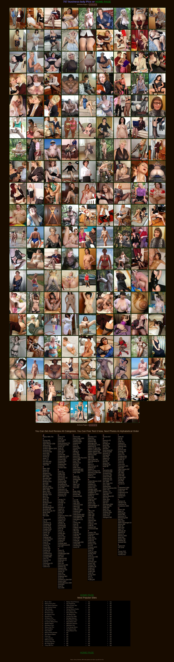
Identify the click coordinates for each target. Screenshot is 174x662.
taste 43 (120, 441)
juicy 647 (76, 487)
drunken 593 (62, 467)
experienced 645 (63, 492)
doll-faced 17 (62, 458)
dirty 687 (61, 453)
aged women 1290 (49, 443)
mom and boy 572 (94, 471)
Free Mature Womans (51, 605)
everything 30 (62, 484)
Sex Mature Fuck (50, 614)
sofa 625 (106, 501)
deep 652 (61, 441)
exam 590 (61, 487)
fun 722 (60, 546)
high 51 (75, 450)
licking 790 (76, 522)
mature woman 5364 (95, 453)
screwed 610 (107, 473)
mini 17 (90, 463)
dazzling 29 (62, 440)
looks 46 (76, 535)
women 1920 (122, 535)
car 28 (45, 521)
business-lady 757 (49, 511)
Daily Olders (48, 630)
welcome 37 (122, 516)
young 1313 (122, 551)
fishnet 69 (61, 517)
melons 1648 (92, 454)
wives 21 (121, 534)
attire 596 (46, 465)
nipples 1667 (92, 499)
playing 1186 (92, 552)
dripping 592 (62, 464)
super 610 (106, 515)
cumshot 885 (47, 557)
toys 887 (121, 480)
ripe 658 (106, 456)
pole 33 (90, 555)
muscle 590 (92, 477)
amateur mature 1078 (50, 448)
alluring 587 (47, 445)
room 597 (106, 463)
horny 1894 (76, 459)
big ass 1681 (47, 486)
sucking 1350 (107, 512)
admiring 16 (47, 442)
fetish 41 (61, 509)
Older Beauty (48, 609)
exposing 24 (62, 496)
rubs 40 (105, 466)
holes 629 (76, 454)
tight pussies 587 (124, 469)
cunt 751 (46, 558)
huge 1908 (76, 472)
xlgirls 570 (121, 546)
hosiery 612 (77, 463)
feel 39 (60, 504)
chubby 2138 (47, 529)
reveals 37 (106, 453)
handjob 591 (77, 440)
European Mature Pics (51, 621)
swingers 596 (107, 517)
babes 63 (46, 470)
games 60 (61, 552)
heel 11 (75, 445)
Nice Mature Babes (50, 634)
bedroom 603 (47, 481)
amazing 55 (46, 450)
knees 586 (76, 494)
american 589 (47, 452)
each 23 (60, 471)
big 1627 (46, 485)
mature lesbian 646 (94, 450)
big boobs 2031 (48, 488)
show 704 (106, 489)
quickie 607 (107, 437)
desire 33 (61, 446)
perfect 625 (91, 542)
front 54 (60, 542)
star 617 (105, 502)
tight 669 (121, 467)
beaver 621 (46, 480)
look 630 (76, 532)
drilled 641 (61, 463)
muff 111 (90, 476)
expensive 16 (62, 489)
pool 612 (91, 558)
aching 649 (46, 440)
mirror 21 (91, 464)
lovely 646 (76, 537)
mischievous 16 (93, 466)
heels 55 (76, 446)
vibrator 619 (122, 502)
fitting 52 (61, 522)
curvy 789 (46, 565)
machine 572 (92, 437)
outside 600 (92, 527)
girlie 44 (60, 561)
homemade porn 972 (80, 458)
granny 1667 (62, 581)
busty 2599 (46, 512)
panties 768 (92, 532)
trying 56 (121, 482)
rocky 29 (106, 460)
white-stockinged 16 (124, 522)
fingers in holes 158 (64, 515)
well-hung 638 (123, 518)
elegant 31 (61, 479)
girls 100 (61, 563)
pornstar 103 (92, 561)
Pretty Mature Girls (71, 620)
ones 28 (91, 517)
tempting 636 (122, 456)
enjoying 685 (62, 481)
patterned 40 (92, 539)
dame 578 (61, 437)
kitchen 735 (77, 493)
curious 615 (47, 560)
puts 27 (90, 578)
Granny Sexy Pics (50, 641)
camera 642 (47, 519)
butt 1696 (46, 515)
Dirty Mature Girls (71, 621)
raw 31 (105, 442)
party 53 (90, 535)
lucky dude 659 (78, 542)
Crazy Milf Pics (49, 645)
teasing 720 (122, 451)
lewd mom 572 (78, 519)
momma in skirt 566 (94, 472)
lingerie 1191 (77, 527)
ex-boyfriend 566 (63, 486)
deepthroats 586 (63, 445)
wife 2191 (121, 527)
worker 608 (121, 539)
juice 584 (76, 486)
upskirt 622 (121, 496)
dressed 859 (62, 461)
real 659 (106, 445)
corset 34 (46, 545)
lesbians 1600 (77, 509)
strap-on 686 (107, 506)
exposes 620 (62, 494)
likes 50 (75, 526)
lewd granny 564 (78, 514)
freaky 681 (61, 533)
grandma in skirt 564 (65, 579)
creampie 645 (47, 555)
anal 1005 (46, 453)
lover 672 (76, 539)
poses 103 (91, 563)
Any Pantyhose (70, 603)
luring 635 (76, 544)
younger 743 (122, 553)
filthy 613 (61, 511)
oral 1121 (91, 519)
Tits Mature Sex (70, 614)
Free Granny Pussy (50, 607)
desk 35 (60, 448)
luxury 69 (76, 547)
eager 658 (61, 473)
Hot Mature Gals (71, 629)
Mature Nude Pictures (72, 602)
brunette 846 (47, 509)
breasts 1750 (47, 506)
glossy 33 (61, 571)
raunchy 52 (107, 440)
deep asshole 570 (64, 443)
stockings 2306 (108, 504)
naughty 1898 (92, 489)
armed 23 (46, 456)
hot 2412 (76, 464)
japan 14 (76, 476)
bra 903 (45, 504)
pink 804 (91, 548)
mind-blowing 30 (93, 461)
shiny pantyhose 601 (110, 488)
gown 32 (61, 578)
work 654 (121, 537)
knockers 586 (77, 496)
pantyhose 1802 (93, 534)
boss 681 (46, 501)
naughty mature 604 (94, 491)
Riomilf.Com (48, 616)
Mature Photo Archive (51, 632)
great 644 (61, 584)
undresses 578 (123, 492)
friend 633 (61, 538)
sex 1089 (106, 481)
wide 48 (120, 526)
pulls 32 (90, 573)
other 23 (91, 522)
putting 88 (91, 579)
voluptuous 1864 (123, 506)
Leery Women (49, 638)
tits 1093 (121, 472)
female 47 (61, 507)
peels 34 (91, 540)
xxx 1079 (121, 547)
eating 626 (61, 474)
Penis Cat (47, 636)
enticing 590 (62, 483)
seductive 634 (107, 480)
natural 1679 (92, 486)
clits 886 (45, 535)
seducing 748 (107, 478)
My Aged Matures (71, 618)
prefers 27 (91, 568)
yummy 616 (122, 554)
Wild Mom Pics (70, 625)
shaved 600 (107, 486)
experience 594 (63, 491)
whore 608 (121, 524)
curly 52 (45, 561)
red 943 (105, 448)
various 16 (121, 501)
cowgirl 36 (46, 552)
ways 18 (121, 511)
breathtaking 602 (48, 507)
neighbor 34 (92, 492)
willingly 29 (122, 531)
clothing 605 (47, 537)
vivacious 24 (122, 504)
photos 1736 (92, 544)
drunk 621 (61, 466)
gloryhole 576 (62, 570)
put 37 (90, 576)
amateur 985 (47, 447)
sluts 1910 (106, 499)
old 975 (90, 512)
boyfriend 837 (47, 502)
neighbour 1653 (93, 494)
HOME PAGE (103, 1)
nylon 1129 (91, 504)
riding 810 (106, 455)
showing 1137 (107, 493)
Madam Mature (49, 623)
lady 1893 (76, 503)
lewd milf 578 (77, 518)
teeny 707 (121, 454)
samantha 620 (107, 470)
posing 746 (91, 565)
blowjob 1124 (47, 494)
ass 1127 (46, 460)
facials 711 (61, 499)
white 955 (121, 521)
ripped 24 (106, 458)
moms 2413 (92, 474)
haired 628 (76, 437)
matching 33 (92, 446)
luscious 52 (77, 545)
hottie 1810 (76, 467)
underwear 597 (123, 489)
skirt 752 (106, 498)
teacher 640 (122, 450)
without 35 (121, 532)
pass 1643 (91, 537)
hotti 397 (76, 466)
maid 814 (91, 438)
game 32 (61, 550)
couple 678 (46, 548)
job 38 (75, 483)
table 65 (121, 437)
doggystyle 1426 (63, 456)
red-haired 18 (107, 450)
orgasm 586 (92, 520)
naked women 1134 (94, 481)
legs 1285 (76, 508)
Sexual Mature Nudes (72, 609)
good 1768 (61, 575)
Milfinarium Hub (49, 639)
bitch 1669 (46, 489)
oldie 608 (91, 515)
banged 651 (47, 473)
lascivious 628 (78, 505)
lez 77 (75, 521)
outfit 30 (90, 525)
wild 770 (121, 529)
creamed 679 (47, 553)
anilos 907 (46, 455)
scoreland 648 (107, 472)
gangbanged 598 (63, 553)
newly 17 (91, 496)
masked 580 (92, 441)
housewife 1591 (78, 471)
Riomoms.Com (49, 612)
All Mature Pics (49, 618)
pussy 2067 (92, 575)
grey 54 (60, 586)
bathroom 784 (47, 475)
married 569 (92, 440)
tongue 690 (122, 477)
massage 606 (92, 443)
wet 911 (120, 519)
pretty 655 (91, 570)
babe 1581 (46, 468)
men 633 (91, 456)
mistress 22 (91, 467)
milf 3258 (91, 458)
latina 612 (76, 506)
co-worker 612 (48, 539)
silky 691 (106, 494)
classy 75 (46, 534)
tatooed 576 (122, 445)
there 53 (121, 463)
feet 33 (60, 506)
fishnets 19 (62, 519)
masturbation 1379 (94, 445)
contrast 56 (46, 544)
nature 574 (91, 487)
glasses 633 (62, 568)
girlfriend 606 (62, 558)
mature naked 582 (94, 451)
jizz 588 (75, 481)
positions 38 (92, 566)
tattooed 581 (122, 446)
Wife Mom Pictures (71, 623)
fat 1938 (61, 501)
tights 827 (121, 471)
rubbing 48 (106, 465)
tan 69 (120, 438)
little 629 (76, 531)
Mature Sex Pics (49, 627)
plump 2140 (92, 553)
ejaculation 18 (62, 478)
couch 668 (46, 547)
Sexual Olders (49, 629)
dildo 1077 (61, 451)
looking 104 (77, 534)
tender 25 (121, 459)
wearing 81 (121, 513)
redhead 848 (107, 452)
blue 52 (45, 496)
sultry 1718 (106, 514)
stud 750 (106, 509)
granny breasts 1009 (65, 583)
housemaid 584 (78, 469)
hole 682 (76, 453)
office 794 (91, 511)
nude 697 (91, 500)
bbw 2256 (46, 476)
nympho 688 (92, 507)
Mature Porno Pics (50, 603)
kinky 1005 (76, 491)
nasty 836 (91, 483)
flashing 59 (62, 525)
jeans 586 (76, 478)
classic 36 (46, 532)
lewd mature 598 (78, 516)
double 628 (62, 459)
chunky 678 (47, 531)
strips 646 (106, 507)
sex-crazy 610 (107, 483)
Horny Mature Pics (71, 612)
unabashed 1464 (123, 487)
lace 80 (75, 500)
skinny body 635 (108, 496)
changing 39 (47, 524)
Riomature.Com (49, 625)
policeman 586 (93, 557)
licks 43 (75, 524)
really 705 (106, 447)
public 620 (91, 571)
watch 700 (121, 509)
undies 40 (121, 491)
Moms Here (48, 602)
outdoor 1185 (92, 524)
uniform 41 (121, 494)
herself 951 (76, 448)
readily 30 (106, 443)
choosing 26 (47, 527)
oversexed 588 (93, 529)
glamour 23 (62, 566)
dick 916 (61, 450)
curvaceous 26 (48, 563)
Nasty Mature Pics (71, 630)
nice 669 (91, 497)
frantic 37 (61, 532)
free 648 (61, 535)
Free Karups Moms (71, 627)
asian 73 (45, 458)
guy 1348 (61, 588)
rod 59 (105, 461)
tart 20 (120, 440)
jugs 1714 (76, 484)
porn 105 (91, 560)
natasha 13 (92, 484)
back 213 (46, 472)
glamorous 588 (63, 565)
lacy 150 (76, 501)
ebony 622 (61, 476)
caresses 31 (47, 522)
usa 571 (120, 497)
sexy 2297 (106, 485)
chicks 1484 (47, 526)
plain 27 (90, 550)
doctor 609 (61, 454)
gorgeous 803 (62, 576)
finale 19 (61, 512)
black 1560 (46, 491)
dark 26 (60, 438)
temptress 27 (122, 458)
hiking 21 (76, 451)
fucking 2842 (62, 543)
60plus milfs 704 (48, 437)
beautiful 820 (47, 478)
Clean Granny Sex (71, 605)
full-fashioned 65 (64, 545)
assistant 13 (47, 463)
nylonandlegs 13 (93, 505)
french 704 (61, 537)
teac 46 (120, 448)
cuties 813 (46, 566)
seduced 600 (107, 476)
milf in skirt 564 (93, 459)
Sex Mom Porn (49, 611)
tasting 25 (121, 443)
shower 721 (107, 491)
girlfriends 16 (62, 560)
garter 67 (61, 555)
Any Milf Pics (70, 607)
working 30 (121, 540)
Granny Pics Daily (71, 616)
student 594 (107, 511)
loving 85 (76, 540)
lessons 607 (77, 511)
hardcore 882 (77, 441)
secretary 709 (107, 475)
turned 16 (121, 484)
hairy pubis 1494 (78, 438)
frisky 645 (61, 540)
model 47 (91, 469)
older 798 (91, 514)
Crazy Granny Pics (50, 620)
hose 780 (76, 461)
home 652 (76, 456)
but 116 (45, 514)
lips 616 (75, 529)
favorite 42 (61, 502)
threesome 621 (123, 466)
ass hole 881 (47, 461)
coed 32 (45, 542)
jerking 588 (76, 479)
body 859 (46, 498)
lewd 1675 (76, 513)
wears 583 (121, 514)
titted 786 (121, 474)
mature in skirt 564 (94, 448)
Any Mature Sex (71, 611)
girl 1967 (61, 557)
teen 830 (121, 453)
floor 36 (60, 529)
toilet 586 (121, 476)
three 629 (121, 464)
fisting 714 (61, 520)
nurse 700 (91, 502)
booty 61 (45, 499)
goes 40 (60, 573)
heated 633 (76, 443)
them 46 (121, 461)
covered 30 (46, 550)
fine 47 (60, 514)
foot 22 (60, 530)
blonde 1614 (47, 493)
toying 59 (121, 479)
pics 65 (90, 545)
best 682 (45, 483)
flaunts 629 (62, 527)
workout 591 (122, 542)
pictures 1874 (92, 547)
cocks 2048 (46, 540)
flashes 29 (61, 524)
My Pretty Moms (49, 643)
